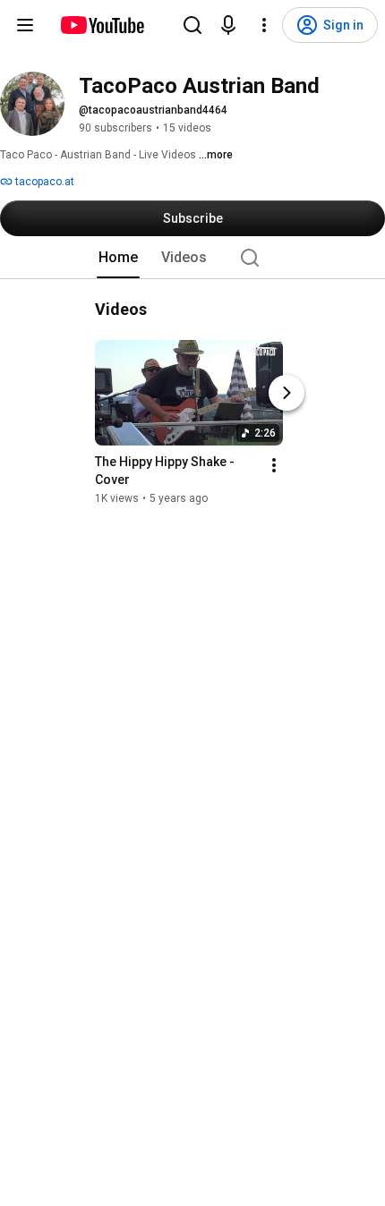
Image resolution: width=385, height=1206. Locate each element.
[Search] (192, 25)
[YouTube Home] (102, 25)
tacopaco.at (43, 181)
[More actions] (274, 465)
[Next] (286, 393)
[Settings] (264, 25)
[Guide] (25, 25)
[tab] (118, 257)
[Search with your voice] (228, 25)
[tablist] (192, 257)
